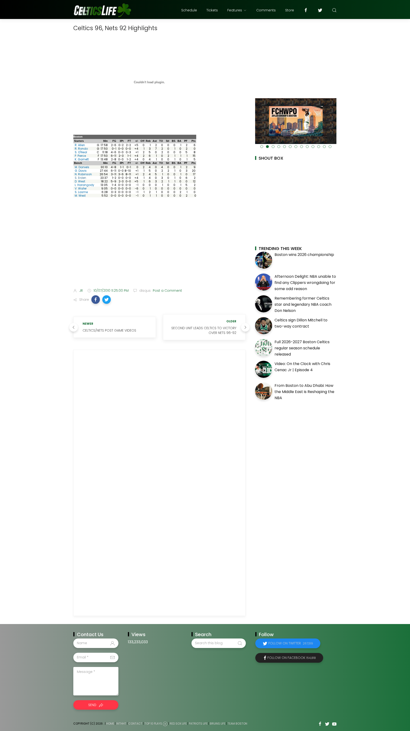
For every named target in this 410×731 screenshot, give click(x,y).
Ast (155, 140)
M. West (80, 196)
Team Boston (237, 724)
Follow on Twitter (290, 643)
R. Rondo (81, 149)
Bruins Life (217, 724)
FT (129, 140)
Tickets (212, 10)
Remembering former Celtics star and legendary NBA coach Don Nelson (303, 304)
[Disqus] (159, 419)
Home (110, 724)
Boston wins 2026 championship (304, 254)
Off (142, 140)
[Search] (334, 10)
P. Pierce (80, 156)
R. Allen (80, 145)
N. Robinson (83, 174)
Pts (193, 140)
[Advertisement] (159, 247)
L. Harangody (84, 185)
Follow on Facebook (291, 657)
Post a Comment (167, 290)
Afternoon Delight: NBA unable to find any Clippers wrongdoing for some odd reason (305, 282)
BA (179, 140)
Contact (135, 724)
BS (173, 140)
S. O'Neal (81, 152)
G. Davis (81, 171)
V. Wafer (81, 188)
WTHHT (121, 724)
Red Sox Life (178, 724)
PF (185, 140)
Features (234, 10)
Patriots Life (198, 724)
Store (289, 10)
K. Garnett (82, 159)
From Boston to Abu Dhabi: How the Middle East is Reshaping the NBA (304, 391)
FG (114, 140)
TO (161, 140)
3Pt (122, 140)
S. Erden (80, 178)
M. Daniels (82, 167)
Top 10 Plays (153, 724)
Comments (266, 10)
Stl (167, 140)
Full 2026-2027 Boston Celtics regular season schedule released (302, 348)
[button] (95, 299)
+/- (136, 140)
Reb (148, 140)
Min (105, 140)
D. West (80, 181)
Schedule (189, 10)
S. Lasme (81, 192)
